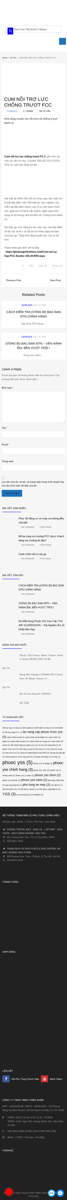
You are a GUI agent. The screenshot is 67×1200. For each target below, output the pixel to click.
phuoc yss (17, 762)
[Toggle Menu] (62, 41)
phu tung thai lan (13, 785)
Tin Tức (13, 58)
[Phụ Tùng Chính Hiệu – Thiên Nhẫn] (33, 17)
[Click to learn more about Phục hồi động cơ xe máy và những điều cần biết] (9, 529)
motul (23, 753)
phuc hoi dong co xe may (48, 757)
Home (4, 58)
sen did (55, 785)
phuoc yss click (41, 770)
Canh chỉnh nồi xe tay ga (32, 554)
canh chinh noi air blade (36, 737)
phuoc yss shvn (48, 775)
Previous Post (13, 280)
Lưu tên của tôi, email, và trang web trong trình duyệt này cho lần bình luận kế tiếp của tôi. (33, 483)
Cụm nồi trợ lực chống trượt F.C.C (25, 156)
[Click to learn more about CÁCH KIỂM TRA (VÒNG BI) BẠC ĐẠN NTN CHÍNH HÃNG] (9, 596)
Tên (5, 427)
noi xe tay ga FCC (27, 757)
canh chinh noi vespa (40, 741)
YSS (9, 794)
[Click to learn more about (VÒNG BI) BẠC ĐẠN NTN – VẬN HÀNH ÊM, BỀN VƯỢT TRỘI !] (9, 614)
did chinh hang (18, 745)
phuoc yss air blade (43, 763)
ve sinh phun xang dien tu (48, 789)
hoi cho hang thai (49, 745)
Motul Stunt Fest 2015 (38, 753)
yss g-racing (23, 795)
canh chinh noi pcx (19, 741)
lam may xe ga (27, 749)
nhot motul (11, 757)
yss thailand (36, 795)
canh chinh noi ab (15, 737)
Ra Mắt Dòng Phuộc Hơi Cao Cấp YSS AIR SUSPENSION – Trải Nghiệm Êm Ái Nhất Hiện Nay (41, 625)
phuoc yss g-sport (25, 775)
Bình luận (8, 387)
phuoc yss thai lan (11, 780)
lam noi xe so (12, 753)
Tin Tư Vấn (45, 111)
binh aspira (29, 728)
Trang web (7, 461)
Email (5, 444)
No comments (27, 527)
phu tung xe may (36, 784)
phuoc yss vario (34, 780)
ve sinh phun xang (27, 789)
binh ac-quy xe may (12, 728)
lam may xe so (43, 749)
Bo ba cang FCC (13, 732)
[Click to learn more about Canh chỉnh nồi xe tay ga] (9, 565)
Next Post (56, 280)
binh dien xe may (43, 728)
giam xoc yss (33, 745)
